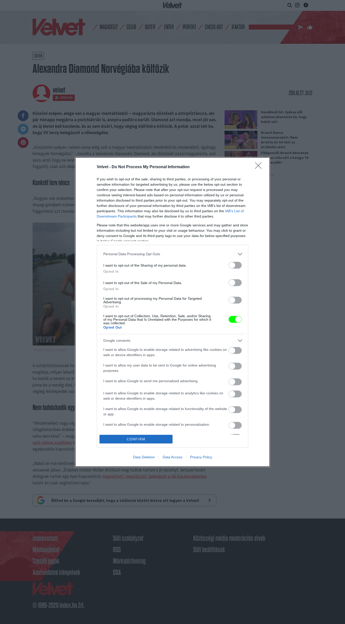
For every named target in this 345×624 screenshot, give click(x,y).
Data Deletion (144, 457)
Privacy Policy (201, 457)
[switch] (235, 265)
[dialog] (172, 312)
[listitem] (172, 254)
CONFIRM (136, 439)
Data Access (172, 457)
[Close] (260, 167)
